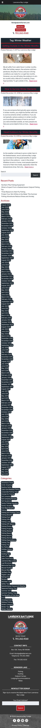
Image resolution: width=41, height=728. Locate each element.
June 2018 (5, 366)
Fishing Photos (6, 526)
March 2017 (5, 400)
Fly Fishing (5, 547)
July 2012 (4, 469)
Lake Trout (5, 556)
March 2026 (5, 216)
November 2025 (7, 226)
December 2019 (7, 338)
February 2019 (6, 354)
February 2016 (6, 426)
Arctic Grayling (6, 485)
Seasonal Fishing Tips (9, 588)
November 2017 (7, 382)
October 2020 (6, 322)
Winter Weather (6, 609)
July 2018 (4, 364)
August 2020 (5, 327)
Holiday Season (6, 549)
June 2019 (5, 350)
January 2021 (6, 320)
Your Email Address (20, 700)
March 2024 (5, 272)
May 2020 (5, 334)
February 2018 (6, 375)
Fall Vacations (6, 501)
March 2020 (5, 336)
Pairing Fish (5, 577)
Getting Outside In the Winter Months (20, 46)
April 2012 (4, 474)
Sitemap (26, 725)
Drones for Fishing (7, 494)
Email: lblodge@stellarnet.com (20, 653)
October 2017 (6, 384)
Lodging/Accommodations (20, 678)
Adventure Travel (7, 483)
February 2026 (6, 219)
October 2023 (6, 281)
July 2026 (4, 207)
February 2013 (6, 456)
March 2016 (5, 423)
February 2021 (6, 318)
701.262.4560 (21, 33)
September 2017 (7, 387)
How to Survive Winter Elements (20, 89)
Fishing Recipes (6, 531)
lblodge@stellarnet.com (20, 22)
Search (3, 172)
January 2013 (6, 458)
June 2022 (5, 295)
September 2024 (7, 258)
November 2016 (7, 410)
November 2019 (7, 341)
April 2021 (4, 313)
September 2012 (7, 465)
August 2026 (5, 205)
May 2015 (4, 446)
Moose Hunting (6, 568)
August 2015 (5, 439)
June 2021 (5, 308)
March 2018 (5, 373)
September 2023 (7, 283)
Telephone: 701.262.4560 (20, 656)
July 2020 (4, 329)
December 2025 (7, 223)
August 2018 (5, 361)
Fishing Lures (6, 522)
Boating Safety (6, 487)
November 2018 (7, 359)
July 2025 (4, 235)
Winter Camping (7, 604)
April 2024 (5, 269)
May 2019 (4, 352)
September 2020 (7, 324)
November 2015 (7, 433)
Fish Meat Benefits (7, 508)
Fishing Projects (7, 529)
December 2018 (7, 357)
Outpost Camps (20, 676)
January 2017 (6, 405)
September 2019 (7, 345)
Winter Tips (5, 607)
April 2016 (4, 421)
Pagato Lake (5, 575)
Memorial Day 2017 (8, 565)
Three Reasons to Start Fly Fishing (13, 192)
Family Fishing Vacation (9, 503)
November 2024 (7, 253)
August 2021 (5, 304)
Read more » (29, 167)
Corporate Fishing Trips (9, 492)
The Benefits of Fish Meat (10, 595)
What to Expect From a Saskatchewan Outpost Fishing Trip (20, 188)
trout (3, 598)
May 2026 (5, 212)
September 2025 (7, 230)
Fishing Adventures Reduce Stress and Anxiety (17, 196)
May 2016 (4, 419)
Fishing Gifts (5, 519)
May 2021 (4, 311)
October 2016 (6, 412)
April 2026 (5, 214)
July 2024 (4, 262)
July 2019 (4, 347)
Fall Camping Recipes (9, 499)
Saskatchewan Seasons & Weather (13, 586)
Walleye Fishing (6, 602)
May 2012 (4, 472)
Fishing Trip (5, 545)
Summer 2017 (6, 591)
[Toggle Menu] (2, 2)
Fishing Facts (6, 517)
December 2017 (6, 380)
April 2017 (4, 398)
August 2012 (5, 467)
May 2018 (4, 368)
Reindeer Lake (6, 581)
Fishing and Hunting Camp (10, 512)
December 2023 (7, 276)
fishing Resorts (6, 535)
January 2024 (6, 274)
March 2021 (5, 315)
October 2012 (6, 462)
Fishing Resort (6, 533)
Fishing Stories (6, 538)
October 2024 (6, 255)
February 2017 (6, 403)
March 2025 (5, 244)
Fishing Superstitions (8, 540)
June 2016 (5, 416)
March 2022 (5, 297)
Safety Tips (5, 584)
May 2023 (5, 290)
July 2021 (4, 306)
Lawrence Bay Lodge (20, 2)
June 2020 (5, 331)
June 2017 (4, 393)
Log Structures (6, 563)
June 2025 (5, 237)
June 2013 (5, 451)
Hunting (4, 552)
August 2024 (5, 260)
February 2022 (6, 299)
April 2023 (5, 292)
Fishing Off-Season (8, 524)
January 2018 (6, 377)
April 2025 (5, 242)
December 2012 (7, 460)
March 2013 (5, 453)
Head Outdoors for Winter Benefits (20, 132)
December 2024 (7, 251)
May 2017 (4, 396)
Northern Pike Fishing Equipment (13, 185)
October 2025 (6, 228)
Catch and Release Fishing (10, 489)
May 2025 (4, 239)
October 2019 (6, 343)
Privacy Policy (17, 725)
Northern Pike (6, 572)
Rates (21, 681)
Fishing (3, 510)
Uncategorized (6, 600)
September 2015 (7, 437)
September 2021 (7, 301)
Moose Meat (5, 570)
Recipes (4, 579)
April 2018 (4, 370)
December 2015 (6, 430)
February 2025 (6, 246)
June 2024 (5, 265)
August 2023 (5, 285)
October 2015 (6, 435)
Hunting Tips (5, 554)
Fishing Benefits (6, 515)
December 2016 (7, 407)
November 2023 (7, 278)
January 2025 (6, 249)
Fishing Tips (5, 542)
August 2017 (5, 389)
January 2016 (6, 428)
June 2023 (5, 288)
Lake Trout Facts (7, 558)
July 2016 (4, 414)
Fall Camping (6, 496)
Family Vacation (7, 506)
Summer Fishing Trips (9, 593)
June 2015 (4, 444)
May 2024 (5, 267)
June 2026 (5, 209)
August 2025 (5, 232)
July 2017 (4, 391)
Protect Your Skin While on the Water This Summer (19, 194)
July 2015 (4, 442)
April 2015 (4, 449)
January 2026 (6, 221)
